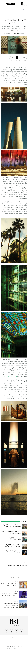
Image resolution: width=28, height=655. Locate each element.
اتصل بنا (11, 637)
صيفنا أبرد (10, 565)
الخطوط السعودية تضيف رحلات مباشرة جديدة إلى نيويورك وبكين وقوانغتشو (11, 605)
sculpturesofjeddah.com (10, 376)
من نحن (16, 637)
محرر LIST (16, 33)
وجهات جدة (16, 565)
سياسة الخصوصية (18, 646)
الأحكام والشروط (9, 646)
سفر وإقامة (14, 17)
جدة (26, 565)
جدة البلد (22, 565)
